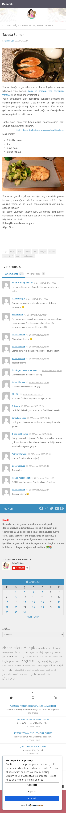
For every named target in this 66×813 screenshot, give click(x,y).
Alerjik (27, 251)
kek (41, 656)
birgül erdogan (19, 418)
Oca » (36, 616)
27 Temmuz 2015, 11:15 (32, 394)
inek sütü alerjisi (31, 656)
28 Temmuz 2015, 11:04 (44, 478)
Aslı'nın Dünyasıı (19, 454)
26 (42, 607)
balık (35, 251)
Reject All (32, 791)
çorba (34, 674)
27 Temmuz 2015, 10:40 (39, 382)
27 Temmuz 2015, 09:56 (52, 370)
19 (42, 602)
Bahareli (7, 4)
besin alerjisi (21, 652)
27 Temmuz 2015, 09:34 (39, 358)
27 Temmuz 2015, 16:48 (40, 418)
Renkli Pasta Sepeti (21, 477)
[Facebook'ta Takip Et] (41, 508)
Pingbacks (37, 273)
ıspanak (41, 674)
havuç (22, 657)
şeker (49, 674)
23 (16, 607)
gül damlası (56, 652)
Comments (15, 273)
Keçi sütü (28, 661)
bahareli (9, 40)
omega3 (43, 251)
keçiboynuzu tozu (11, 661)
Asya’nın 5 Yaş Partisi (33, 750)
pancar (27, 666)
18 (33, 602)
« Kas (29, 616)
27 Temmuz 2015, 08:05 (38, 298)
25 (33, 607)
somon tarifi (8, 256)
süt (50, 665)
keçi (46, 656)
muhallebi (19, 665)
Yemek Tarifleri (45, 25)
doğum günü (45, 652)
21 (59, 602)
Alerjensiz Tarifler (18, 706)
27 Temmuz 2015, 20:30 (42, 434)
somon (52, 251)
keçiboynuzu (55, 656)
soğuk (45, 666)
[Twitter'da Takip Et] (51, 508)
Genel (43, 747)
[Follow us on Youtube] (56, 508)
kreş (4, 665)
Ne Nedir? (18, 733)
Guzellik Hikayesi (20, 434)
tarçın (4, 670)
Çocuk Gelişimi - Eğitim (30, 747)
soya (17, 256)
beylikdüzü (34, 652)
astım (49, 648)
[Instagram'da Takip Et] (46, 508)
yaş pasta (35, 670)
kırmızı (10, 665)
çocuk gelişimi (24, 674)
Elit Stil (15, 394)
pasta (34, 665)
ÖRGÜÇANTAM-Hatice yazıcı (25, 370)
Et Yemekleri (9, 25)
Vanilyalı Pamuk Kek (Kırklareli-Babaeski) (33, 736)
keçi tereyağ (42, 661)
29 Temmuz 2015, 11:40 (39, 489)
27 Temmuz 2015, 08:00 (46, 282)
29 (7, 612)
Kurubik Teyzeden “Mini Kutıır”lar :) (33, 723)
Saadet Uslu (17, 314)
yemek (42, 670)
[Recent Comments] (55, 697)
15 (7, 602)
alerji (20, 251)
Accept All (32, 798)
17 (24, 602)
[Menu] (62, 4)
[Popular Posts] (11, 697)
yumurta (6, 674)
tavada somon (27, 256)
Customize (32, 784)
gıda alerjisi (10, 656)
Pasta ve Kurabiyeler (26, 719)
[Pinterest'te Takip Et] (62, 508)
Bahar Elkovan (18, 334)
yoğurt (53, 670)
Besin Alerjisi (34, 706)
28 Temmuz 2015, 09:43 (39, 466)
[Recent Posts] (33, 697)
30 (16, 612)
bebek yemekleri (8, 652)
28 (59, 607)
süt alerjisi (58, 665)
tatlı (10, 669)
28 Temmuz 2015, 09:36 (40, 454)
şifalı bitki (9, 678)
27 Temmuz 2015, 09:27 (37, 314)
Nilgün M (16, 406)
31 (24, 612)
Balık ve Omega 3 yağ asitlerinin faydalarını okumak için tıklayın (40, 130)
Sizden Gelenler (26, 25)
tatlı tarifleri (19, 670)
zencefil (15, 674)
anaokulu (40, 648)
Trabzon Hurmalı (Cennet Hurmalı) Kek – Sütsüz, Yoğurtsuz (33, 709)
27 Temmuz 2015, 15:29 (34, 406)
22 (7, 607)
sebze (40, 665)
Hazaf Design (18, 298)
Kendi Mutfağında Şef (22, 282)
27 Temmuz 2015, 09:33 (39, 334)
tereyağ (28, 670)
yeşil (48, 670)
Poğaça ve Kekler (48, 706)
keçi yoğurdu (54, 661)
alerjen (12, 251)
